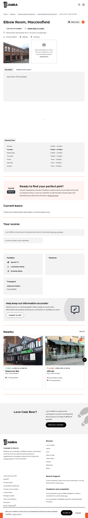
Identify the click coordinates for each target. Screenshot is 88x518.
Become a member (56, 232)
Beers (48, 468)
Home (5, 14)
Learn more (16, 514)
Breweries (49, 465)
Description (9, 69)
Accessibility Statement (11, 486)
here (61, 483)
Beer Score (75, 22)
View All (82, 331)
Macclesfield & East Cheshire (47, 14)
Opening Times (10, 140)
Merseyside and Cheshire (26, 14)
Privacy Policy (8, 482)
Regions (13, 14)
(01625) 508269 (11, 37)
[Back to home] (10, 5)
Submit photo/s (44, 56)
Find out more (53, 195)
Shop (5, 479)
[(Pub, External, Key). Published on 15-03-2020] (23, 362)
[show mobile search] (79, 5)
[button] (84, 360)
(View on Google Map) (39, 32)
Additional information (23, 69)
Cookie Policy (7, 492)
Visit (47, 452)
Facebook (36, 37)
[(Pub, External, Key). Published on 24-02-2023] (64, 362)
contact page (7, 458)
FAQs (34, 456)
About (48, 448)
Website (25, 37)
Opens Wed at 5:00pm (35, 28)
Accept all (67, 513)
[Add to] (83, 22)
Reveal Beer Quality (55, 378)
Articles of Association (10, 489)
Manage (78, 513)
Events (48, 461)
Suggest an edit (15, 315)
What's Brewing (8, 505)
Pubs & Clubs (50, 455)
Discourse (6, 502)
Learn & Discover (9, 476)
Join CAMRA (50, 445)
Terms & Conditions (9, 499)
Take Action (50, 458)
